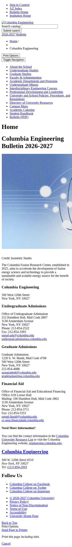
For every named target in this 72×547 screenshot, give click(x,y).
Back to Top (9, 522)
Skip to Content (19, 5)
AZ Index (16, 8)
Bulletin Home (19, 12)
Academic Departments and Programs (33, 81)
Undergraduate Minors (24, 84)
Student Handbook (21, 113)
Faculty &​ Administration (26, 77)
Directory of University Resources (31, 102)
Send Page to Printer (14, 530)
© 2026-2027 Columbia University (32, 498)
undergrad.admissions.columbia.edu (24, 339)
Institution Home (20, 15)
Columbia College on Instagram (30, 491)
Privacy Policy (19, 501)
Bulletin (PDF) (19, 117)
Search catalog (11, 26)
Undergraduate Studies (24, 70)
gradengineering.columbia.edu (21, 376)
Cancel (6, 543)
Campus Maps (19, 106)
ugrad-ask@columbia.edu (18, 335)
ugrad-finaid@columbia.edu (19, 416)
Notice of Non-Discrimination (28, 505)
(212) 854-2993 (17, 467)
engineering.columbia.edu (45, 443)
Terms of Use (18, 508)
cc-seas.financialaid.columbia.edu (23, 420)
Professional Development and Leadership (36, 92)
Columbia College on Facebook (30, 484)
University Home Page (24, 516)
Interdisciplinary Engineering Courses (33, 88)
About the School (21, 66)
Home (13, 41)
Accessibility (18, 512)
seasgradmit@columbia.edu (19, 372)
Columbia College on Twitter (28, 487)
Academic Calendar (22, 110)
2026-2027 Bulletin (14, 34)
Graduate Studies (20, 74)
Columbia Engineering (25, 451)
